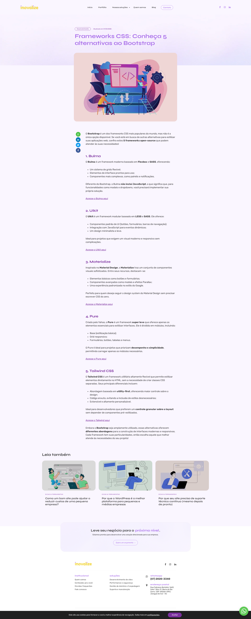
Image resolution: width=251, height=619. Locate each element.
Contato (167, 7)
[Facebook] (220, 7)
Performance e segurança (121, 583)
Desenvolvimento (83, 29)
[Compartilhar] (78, 134)
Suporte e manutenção (120, 589)
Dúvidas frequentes (83, 586)
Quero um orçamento (124, 543)
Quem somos (139, 7)
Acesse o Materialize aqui (99, 304)
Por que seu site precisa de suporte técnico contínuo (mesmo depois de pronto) (182, 501)
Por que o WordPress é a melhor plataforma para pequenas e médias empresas (123, 501)
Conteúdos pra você (84, 583)
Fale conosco (81, 589)
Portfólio (102, 7)
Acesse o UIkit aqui (96, 249)
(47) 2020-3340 (160, 578)
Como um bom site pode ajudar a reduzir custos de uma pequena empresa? (67, 501)
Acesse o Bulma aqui (97, 198)
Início (89, 7)
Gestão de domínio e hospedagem (125, 586)
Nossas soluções (120, 7)
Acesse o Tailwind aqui (98, 420)
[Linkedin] (230, 7)
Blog (154, 7)
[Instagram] (225, 7)
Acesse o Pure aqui (96, 359)
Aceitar (175, 615)
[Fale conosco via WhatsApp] (243, 612)
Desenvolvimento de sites (121, 580)
